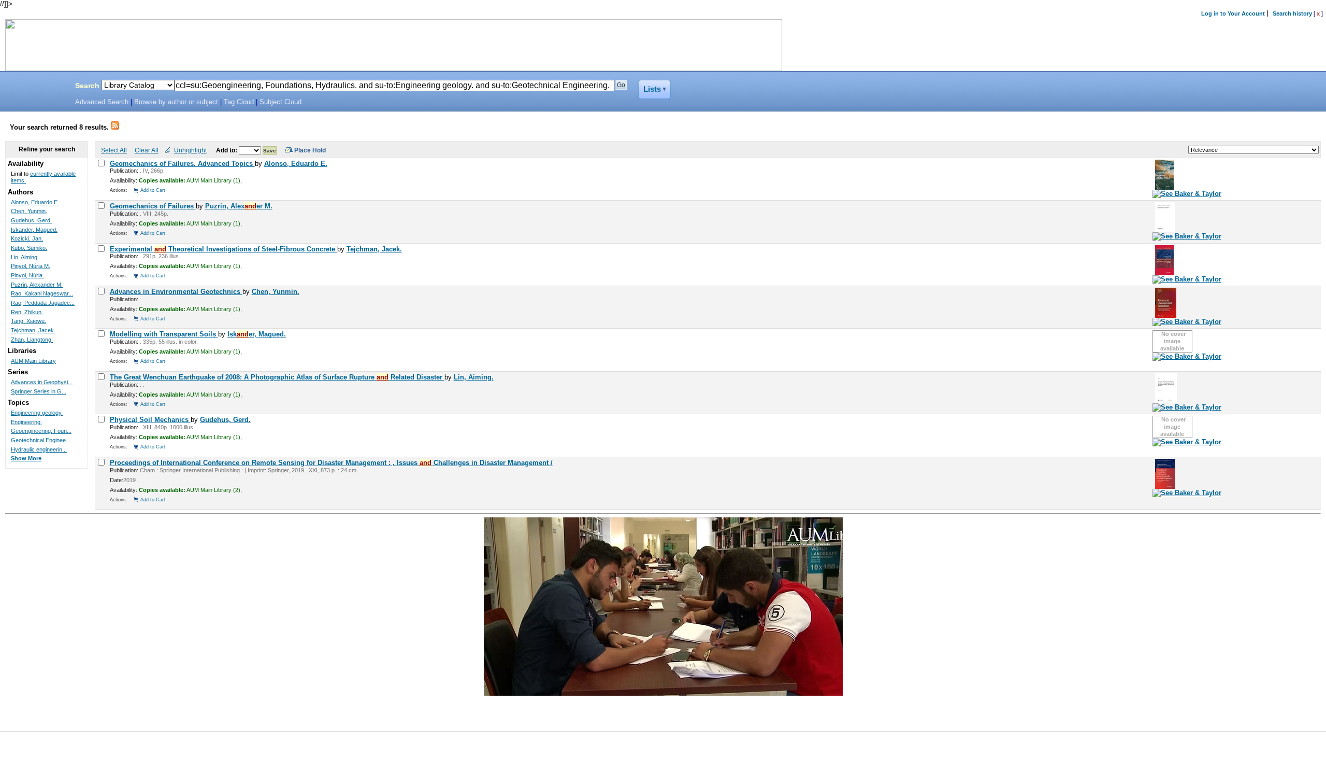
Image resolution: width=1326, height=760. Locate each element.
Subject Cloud (280, 102)
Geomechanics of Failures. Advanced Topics (182, 163)
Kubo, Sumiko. (29, 248)
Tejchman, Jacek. (374, 249)
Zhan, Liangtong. (32, 339)
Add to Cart (152, 190)
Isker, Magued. (256, 334)
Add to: (227, 150)
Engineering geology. (37, 413)
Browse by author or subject (176, 102)
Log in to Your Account (1233, 13)
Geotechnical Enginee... (40, 440)
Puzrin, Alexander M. (37, 285)
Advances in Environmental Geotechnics (176, 291)
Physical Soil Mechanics (150, 420)
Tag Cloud (239, 102)
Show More (26, 458)
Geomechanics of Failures (153, 206)
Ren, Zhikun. (27, 312)
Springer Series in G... (38, 391)
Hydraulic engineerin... (39, 449)
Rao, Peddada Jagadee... (43, 303)
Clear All (146, 150)
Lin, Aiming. (474, 377)
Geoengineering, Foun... (41, 431)
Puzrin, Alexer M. (238, 206)
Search (87, 85)
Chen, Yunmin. (275, 291)
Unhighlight (190, 150)
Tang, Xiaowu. (28, 321)
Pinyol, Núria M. (30, 266)
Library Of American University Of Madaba (35, 87)
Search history (1292, 13)
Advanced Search (101, 102)
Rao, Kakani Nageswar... (42, 293)
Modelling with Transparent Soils (164, 334)
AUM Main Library (33, 361)
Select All (114, 150)
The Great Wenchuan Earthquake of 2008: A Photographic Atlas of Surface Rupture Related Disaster (277, 377)
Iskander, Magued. (34, 230)
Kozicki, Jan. (27, 238)
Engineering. (26, 422)
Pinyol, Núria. (27, 275)
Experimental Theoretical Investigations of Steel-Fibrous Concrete (223, 249)
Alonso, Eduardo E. (295, 163)
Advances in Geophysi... (42, 382)
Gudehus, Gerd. (225, 420)
